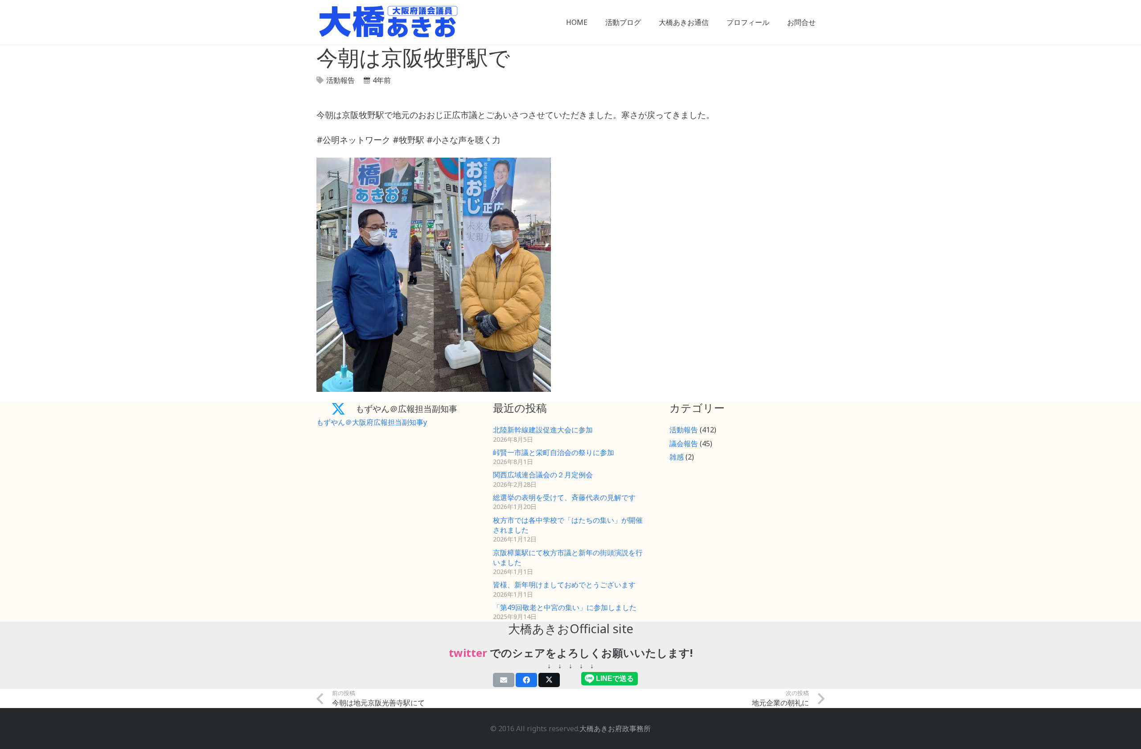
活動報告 (340, 80)
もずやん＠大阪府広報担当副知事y (371, 422)
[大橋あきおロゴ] (388, 22)
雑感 (676, 457)
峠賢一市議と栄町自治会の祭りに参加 (553, 452)
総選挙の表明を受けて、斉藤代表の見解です (564, 497)
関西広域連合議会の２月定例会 (543, 475)
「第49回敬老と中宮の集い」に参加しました (564, 607)
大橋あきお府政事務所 (615, 728)
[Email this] (503, 680)
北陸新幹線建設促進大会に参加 (543, 430)
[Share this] (526, 680)
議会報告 (683, 443)
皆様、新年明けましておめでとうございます (564, 585)
